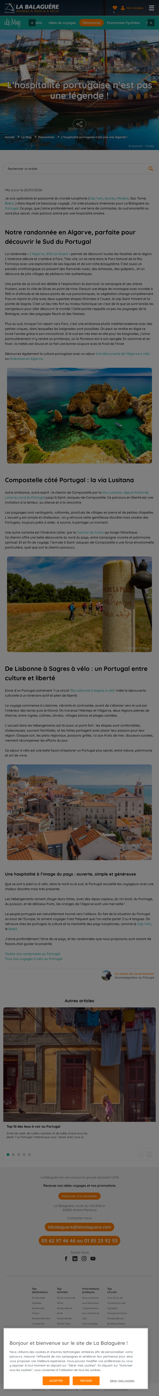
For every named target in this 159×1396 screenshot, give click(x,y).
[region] (75, 1358)
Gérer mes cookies (122, 1380)
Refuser (86, 1380)
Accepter (56, 1380)
